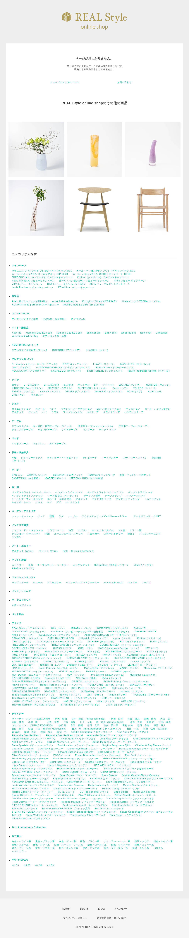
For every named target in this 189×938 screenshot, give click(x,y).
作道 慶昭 (77, 725)
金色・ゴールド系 (97, 844)
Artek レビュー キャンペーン (129, 280)
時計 (71, 530)
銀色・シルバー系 (120, 844)
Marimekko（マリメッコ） (158, 668)
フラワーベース (55, 530)
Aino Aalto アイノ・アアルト (133, 732)
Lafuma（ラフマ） (140, 661)
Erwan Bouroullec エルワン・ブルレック (98, 755)
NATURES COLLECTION (26, 678)
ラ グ (15, 470)
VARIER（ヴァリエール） (78, 701)
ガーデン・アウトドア (24, 511)
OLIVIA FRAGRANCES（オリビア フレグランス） (64, 367)
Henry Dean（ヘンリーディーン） (64, 651)
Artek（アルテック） (23, 635)
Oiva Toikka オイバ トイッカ (94, 795)
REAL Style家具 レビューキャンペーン (33, 280)
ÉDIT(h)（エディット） (76, 364)
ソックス (146, 582)
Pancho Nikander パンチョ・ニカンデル (79, 798)
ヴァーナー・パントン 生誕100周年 (31, 718)
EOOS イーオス (62, 755)
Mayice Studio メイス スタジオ (140, 785)
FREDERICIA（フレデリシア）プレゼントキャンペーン (42, 277)
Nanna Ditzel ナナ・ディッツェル (30, 795)
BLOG (101, 909)
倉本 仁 (150, 722)
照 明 (15, 487)
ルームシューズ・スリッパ (68, 533)
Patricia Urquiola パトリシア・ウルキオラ (130, 798)
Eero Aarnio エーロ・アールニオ (116, 752)
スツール (40, 409)
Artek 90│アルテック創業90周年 (30, 301)
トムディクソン (152, 499)
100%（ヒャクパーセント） (121, 704)
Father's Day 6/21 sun (69, 333)
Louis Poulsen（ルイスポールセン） (59, 668)
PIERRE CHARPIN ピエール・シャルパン (35, 805)
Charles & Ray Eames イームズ (153, 745)
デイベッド (108, 385)
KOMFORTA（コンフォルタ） (113, 628)
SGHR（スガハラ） (56, 688)
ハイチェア (93, 412)
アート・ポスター (30, 546)
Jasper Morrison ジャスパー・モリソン (34, 775)
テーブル (16, 421)
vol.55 (27, 865)
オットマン (84, 385)
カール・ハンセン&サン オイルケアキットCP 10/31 (40, 274)
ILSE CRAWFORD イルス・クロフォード (34, 772)
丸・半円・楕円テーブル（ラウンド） (53, 426)
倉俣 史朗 (136, 722)
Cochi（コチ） (120, 388)
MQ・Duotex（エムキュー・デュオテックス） (37, 675)
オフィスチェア (111, 412)
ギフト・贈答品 (20, 327)
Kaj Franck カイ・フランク (105, 778)
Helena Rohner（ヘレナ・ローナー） (78, 768)
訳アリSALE (78, 318)
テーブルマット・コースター (53, 565)
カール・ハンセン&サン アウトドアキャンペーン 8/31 (105, 270)
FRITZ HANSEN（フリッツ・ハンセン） (73, 645)
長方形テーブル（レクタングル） (96, 426)
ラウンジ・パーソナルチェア (76, 409)
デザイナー (18, 713)
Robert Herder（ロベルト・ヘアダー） (61, 685)
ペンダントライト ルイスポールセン (31, 492)
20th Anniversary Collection (29, 827)
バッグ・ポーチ (20, 582)
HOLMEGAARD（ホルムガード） (124, 651)
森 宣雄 (16, 732)
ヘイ (44, 412)
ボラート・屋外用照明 (59, 499)
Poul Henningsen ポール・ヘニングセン (85, 805)
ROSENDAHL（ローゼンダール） (106, 685)
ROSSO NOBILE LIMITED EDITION (83, 304)
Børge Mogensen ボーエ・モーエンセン (114, 742)
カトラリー (18, 565)
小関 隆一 (35, 722)
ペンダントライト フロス (69, 492)
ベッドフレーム (20, 443)
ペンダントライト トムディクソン (105, 492)
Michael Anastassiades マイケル (30, 788)
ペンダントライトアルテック (27, 495)
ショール (38, 582)
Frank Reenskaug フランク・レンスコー (75, 758)
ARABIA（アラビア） (23, 568)
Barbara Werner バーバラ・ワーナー (67, 742)
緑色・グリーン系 (21, 848)
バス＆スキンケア (113, 582)
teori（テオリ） (95, 694)
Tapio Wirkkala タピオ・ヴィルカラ (46, 815)
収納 (47, 533)
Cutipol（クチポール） (149, 638)
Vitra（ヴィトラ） (107, 701)
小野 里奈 (53, 722)
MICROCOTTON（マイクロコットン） (33, 671)
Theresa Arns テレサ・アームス (88, 815)
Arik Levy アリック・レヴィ (27, 742)
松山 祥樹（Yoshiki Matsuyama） (48, 728)
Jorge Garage (110, 775)
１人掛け (68, 385)
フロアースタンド (135, 495)
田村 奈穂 (128, 725)
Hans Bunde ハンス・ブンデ (146, 762)
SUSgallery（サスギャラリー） (111, 565)
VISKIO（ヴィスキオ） (78, 391)
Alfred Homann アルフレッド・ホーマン (34, 738)
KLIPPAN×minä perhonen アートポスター (35, 304)
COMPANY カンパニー (50, 748)
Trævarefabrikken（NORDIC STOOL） (34, 704)
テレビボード (90, 457)
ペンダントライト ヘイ (140, 492)
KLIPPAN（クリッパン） (25, 661)
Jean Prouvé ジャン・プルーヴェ (78, 775)
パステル (158, 848)
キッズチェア (133, 409)
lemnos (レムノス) (51, 665)
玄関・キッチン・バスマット (135, 475)
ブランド (16, 623)
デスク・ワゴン (107, 429)
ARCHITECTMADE (145, 631)
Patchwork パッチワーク (101, 475)
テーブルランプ (113, 495)
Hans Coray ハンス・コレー (27, 765)
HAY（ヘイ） (19, 461)
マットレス (39, 443)
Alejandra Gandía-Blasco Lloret (64, 735)
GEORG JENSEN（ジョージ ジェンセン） (123, 645)
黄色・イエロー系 (45, 848)
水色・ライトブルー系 (116, 848)
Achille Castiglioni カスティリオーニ (92, 732)
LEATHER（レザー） (97, 350)
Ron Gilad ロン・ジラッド (109, 808)
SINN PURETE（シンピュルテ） (105, 371)
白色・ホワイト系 (21, 841)
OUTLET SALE (20, 313)
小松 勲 (62, 725)
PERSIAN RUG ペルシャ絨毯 (87, 478)
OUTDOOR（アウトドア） (67, 350)
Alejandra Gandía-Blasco (26, 735)
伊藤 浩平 (117, 718)
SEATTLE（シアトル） (61, 388)
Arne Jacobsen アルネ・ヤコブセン (153, 738)
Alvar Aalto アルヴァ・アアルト (78, 738)
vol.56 (15, 865)
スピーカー (93, 533)
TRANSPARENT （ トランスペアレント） (74, 698)
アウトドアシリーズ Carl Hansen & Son (105, 516)
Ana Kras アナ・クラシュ (114, 738)
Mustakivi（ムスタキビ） (144, 675)
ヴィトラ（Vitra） (49, 551)
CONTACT (121, 909)
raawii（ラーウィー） (24, 685)
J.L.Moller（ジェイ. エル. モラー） (146, 655)
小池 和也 (165, 722)
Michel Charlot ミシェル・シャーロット (76, 788)
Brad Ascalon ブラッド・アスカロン (78, 745)
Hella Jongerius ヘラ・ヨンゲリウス (32, 768)
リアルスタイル (20, 426)
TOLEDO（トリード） (145, 388)
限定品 (15, 296)
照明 (51, 516)
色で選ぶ (16, 836)
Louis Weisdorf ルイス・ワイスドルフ (33, 785)
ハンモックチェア (134, 412)
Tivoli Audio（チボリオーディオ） (151, 694)
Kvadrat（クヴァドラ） (113, 661)
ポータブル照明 (92, 495)
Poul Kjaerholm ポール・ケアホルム (132, 805)
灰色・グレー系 (67, 841)
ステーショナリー (113, 533)
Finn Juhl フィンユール (138, 755)
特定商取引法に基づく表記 (111, 918)
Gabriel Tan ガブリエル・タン (28, 762)
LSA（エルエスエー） (24, 665)
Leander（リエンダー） (80, 665)
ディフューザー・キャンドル (27, 530)
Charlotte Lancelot (23, 748)
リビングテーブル (47, 429)
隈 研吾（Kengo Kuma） (111, 722)
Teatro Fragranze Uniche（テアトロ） (149, 371)
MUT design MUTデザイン (94, 792)
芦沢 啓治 (61, 718)
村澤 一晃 (133, 728)
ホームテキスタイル (103, 530)
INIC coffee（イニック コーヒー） (53, 655)
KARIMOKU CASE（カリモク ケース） (88, 658)
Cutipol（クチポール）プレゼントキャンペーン (103, 277)
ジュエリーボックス (32, 457)
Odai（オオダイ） (22, 367)
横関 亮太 (30, 732)
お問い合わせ (124, 82)
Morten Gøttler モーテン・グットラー (32, 792)
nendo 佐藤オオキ (64, 795)
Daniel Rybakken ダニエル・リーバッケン (91, 748)
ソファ (21, 379)
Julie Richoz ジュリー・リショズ (30, 778)
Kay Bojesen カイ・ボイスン (69, 778)
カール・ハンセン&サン (157, 409)
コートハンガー (110, 457)
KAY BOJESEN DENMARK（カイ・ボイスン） (140, 658)
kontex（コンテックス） (57, 661)
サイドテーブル (69, 429)
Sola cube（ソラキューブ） (127, 688)
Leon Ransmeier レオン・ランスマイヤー (129, 782)
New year (145, 333)
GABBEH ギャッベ (55, 478)
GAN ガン (17, 475)
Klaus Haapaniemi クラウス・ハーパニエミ (148, 778)
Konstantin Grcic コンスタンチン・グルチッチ (37, 782)
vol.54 (38, 865)
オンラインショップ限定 (25, 318)
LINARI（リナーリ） (104, 364)
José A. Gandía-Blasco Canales (140, 775)
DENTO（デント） (22, 641)
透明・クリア (142, 841)
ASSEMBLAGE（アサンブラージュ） (59, 635)
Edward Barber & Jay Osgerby (76, 752)
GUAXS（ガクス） (63, 648)
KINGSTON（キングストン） (28, 388)
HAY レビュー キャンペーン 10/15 (66, 284)
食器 (30, 565)
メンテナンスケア (21, 591)
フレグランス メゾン (23, 359)
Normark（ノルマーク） (58, 678)
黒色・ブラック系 (45, 841)
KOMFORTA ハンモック (25, 345)
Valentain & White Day (25, 336)
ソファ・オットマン (22, 516)
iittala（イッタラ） (157, 651)
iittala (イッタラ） (144, 565)
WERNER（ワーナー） (134, 701)
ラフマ (55, 412)
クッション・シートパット (26, 533)
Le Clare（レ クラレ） (110, 665)
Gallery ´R (140, 628)
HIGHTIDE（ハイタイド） (26, 651)
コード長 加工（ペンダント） (63, 495)
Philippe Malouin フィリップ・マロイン (83, 802)
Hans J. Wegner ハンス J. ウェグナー (69, 765)
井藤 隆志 (134, 718)
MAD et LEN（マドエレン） (135, 364)
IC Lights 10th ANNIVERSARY (99, 301)
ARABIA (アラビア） (119, 631)
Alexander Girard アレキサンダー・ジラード (112, 735)
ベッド (15, 438)
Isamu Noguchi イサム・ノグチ (79, 772)
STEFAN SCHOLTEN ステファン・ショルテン (37, 812)
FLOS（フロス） (159, 641)
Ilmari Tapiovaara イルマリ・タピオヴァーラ (129, 768)
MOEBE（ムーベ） (96, 671)
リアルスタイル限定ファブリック (30, 350)
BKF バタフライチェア (109, 409)
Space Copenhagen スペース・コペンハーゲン (146, 812)
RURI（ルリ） (156, 391)
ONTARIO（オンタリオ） (109, 391)
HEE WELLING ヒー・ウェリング (112, 765)
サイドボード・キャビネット (62, 457)
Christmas (162, 333)
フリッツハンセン (72, 412)
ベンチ (53, 409)
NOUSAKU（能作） (87, 678)
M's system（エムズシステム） (108, 675)
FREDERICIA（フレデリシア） (29, 645)
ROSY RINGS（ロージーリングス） (116, 367)
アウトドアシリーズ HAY (147, 516)
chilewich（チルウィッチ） (68, 475)
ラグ (61, 516)
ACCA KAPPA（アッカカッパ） (29, 371)
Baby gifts (111, 333)
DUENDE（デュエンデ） (102, 641)
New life (16, 333)
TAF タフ (17, 815)
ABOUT (84, 909)
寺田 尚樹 (143, 725)
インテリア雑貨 (28, 525)
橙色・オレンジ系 (68, 848)
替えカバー (37, 395)
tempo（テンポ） (118, 694)
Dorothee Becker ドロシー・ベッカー (33, 752)
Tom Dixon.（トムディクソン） (29, 698)
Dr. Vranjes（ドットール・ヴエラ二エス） (35, 364)
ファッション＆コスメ (24, 577)
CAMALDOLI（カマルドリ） (67, 371)
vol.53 (50, 865)
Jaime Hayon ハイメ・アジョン (119, 772)
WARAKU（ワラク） (130, 385)
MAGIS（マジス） (130, 668)
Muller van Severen (144, 792)
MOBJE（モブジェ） (70, 671)
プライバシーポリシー (75, 918)
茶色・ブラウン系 (89, 841)
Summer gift (94, 333)
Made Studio (121, 792)
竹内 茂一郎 (111, 725)
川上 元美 (86, 722)
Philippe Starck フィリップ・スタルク (132, 802)
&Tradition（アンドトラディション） (81, 704)
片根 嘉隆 (69, 722)
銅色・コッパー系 (144, 844)
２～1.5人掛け (51, 385)
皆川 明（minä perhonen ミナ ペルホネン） (97, 728)
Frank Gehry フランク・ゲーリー (30, 758)
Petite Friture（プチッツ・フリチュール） (127, 681)
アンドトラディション (128, 499)
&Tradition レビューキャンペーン (76, 287)
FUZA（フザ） (135, 391)
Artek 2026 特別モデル (65, 301)
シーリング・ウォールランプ (27, 499)
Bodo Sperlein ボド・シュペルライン (32, 745)
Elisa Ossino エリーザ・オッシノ (30, 755)
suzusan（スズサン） (133, 691)
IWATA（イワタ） (112, 655)
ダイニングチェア (21, 409)
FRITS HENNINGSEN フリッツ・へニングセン (129, 758)
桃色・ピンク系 (91, 848)
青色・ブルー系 (20, 844)
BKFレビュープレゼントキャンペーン (110, 284)
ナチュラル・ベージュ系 (117, 841)
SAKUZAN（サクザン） (143, 685)
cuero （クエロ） (123, 638)
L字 (96, 385)
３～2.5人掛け (31, 385)
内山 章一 (166, 718)
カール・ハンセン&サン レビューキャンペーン (84, 280)
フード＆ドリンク (21, 600)
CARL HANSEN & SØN (61, 638)
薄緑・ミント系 (140, 848)
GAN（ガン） (19, 395)
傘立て (131, 533)
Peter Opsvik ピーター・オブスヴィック (34, 802)
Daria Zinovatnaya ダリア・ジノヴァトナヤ (143, 748)
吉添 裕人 (47, 732)
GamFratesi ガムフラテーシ (65, 762)
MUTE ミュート (66, 792)
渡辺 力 (62, 732)
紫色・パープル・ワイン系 (68, 844)
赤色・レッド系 (41, 844)
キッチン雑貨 (28, 560)
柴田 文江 (93, 725)
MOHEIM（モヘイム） (123, 671)
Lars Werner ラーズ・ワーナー (85, 782)
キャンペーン (19, 265)
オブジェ (82, 530)
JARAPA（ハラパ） (38, 475)
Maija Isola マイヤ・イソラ (103, 785)
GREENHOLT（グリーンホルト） (30, 648)
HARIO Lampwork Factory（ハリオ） (119, 648)
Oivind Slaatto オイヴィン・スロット (135, 795)
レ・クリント (73, 502)
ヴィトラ (33, 412)
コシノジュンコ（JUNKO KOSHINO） (33, 725)
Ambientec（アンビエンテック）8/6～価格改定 (77, 631)
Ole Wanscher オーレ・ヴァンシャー (32, 798)
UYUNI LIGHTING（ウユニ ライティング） (35, 701)
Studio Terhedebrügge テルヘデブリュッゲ (91, 812)
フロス (39, 502)
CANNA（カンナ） (50, 391)
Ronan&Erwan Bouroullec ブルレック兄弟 (66, 808)
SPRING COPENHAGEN (26, 691)
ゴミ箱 (121, 530)
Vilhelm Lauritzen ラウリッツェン (31, 818)
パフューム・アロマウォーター (82, 582)
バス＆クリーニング (150, 533)
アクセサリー (54, 582)
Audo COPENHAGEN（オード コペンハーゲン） (112, 635)
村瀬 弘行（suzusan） (156, 728)
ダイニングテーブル (22, 429)
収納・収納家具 (30, 452)
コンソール (89, 429)
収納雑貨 (156, 457)
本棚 (14, 457)
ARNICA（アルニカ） (24, 391)
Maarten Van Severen (71, 785)
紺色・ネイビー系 (163, 841)
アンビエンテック (101, 499)
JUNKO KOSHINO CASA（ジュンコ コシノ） (37, 658)
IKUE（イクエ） (21, 655)
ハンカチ (132, 582)
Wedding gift (128, 333)
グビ (58, 502)
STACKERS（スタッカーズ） (60, 691)
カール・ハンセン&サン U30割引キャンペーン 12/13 (101, 274)
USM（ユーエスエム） (135, 457)
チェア (16, 403)
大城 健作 (18, 722)
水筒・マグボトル (21, 605)
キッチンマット (81, 565)
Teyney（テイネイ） (71, 694)
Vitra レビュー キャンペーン (27, 284)
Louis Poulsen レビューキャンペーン (32, 287)
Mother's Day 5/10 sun (39, 333)
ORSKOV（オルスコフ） (85, 681)
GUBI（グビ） (86, 648)
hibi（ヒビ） (94, 651)
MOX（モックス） (77, 675)
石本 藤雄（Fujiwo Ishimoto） (89, 718)
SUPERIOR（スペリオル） (93, 388)
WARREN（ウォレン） (159, 385)
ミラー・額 (136, 530)
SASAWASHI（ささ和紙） (26, 478)
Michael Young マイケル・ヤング (121, 788)
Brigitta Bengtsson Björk (116, 745)
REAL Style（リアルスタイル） (29, 628)
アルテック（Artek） (23, 551)
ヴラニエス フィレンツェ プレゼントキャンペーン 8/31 (42, 270)
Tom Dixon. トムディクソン (125, 815)
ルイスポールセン (21, 502)
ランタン (16, 537)
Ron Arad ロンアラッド (25, 808)
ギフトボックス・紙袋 (54, 336)
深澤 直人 (160, 725)
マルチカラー (19, 851)
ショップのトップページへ (64, 82)
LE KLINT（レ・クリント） (143, 665)
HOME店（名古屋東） (55, 318)
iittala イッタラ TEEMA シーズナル (141, 301)
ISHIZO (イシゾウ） (87, 655)
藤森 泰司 (18, 728)
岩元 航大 (150, 718)
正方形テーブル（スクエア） (134, 426)
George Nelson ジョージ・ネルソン (105, 762)
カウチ (15, 385)
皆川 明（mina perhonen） (79, 551)
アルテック (18, 412)
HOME (66, 909)
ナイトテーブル (57, 443)
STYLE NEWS (20, 860)
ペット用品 (18, 614)
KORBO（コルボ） (85, 661)
